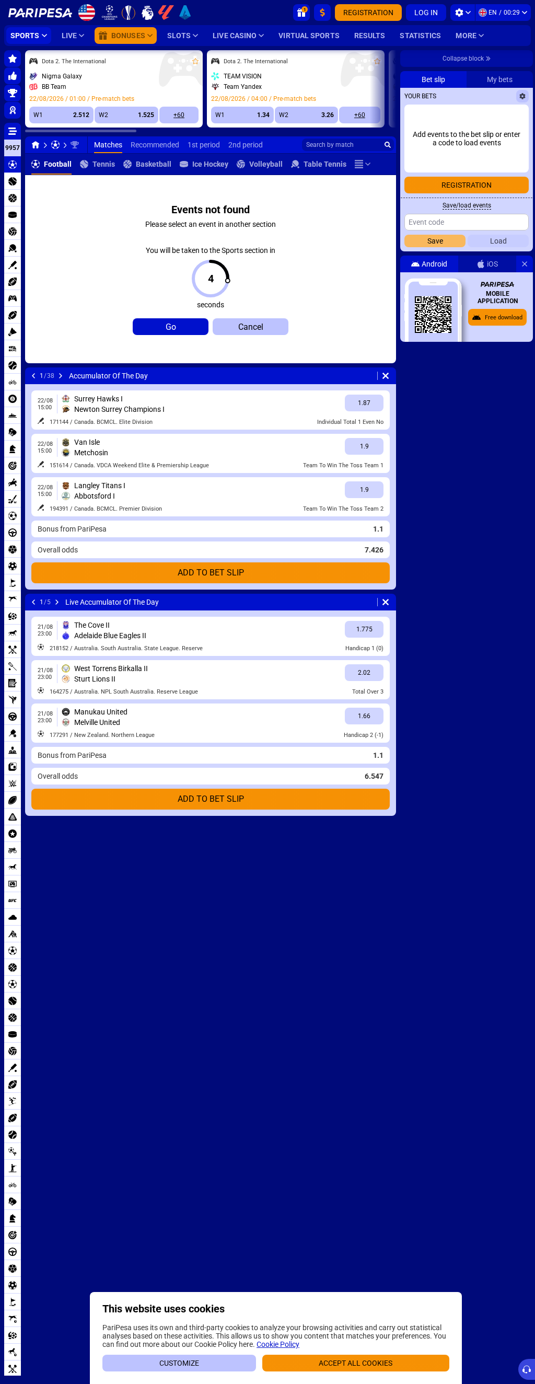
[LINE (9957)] (35, 144)
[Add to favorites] (195, 61)
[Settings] (462, 12)
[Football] (55, 144)
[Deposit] (322, 12)
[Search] (387, 145)
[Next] (60, 376)
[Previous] (33, 376)
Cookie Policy (278, 1344)
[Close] (524, 264)
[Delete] (385, 376)
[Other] (363, 164)
